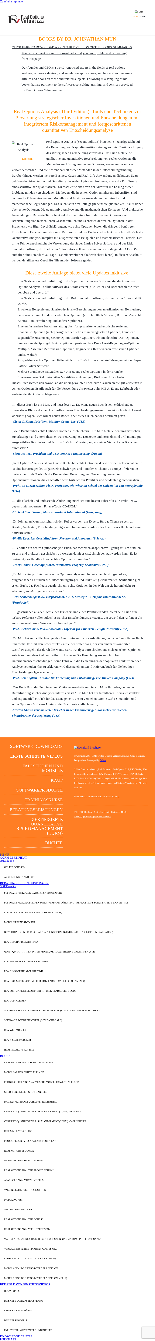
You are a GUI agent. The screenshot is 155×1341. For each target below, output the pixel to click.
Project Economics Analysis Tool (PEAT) (30, 1140)
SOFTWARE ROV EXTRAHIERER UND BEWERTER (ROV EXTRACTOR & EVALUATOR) (51, 1010)
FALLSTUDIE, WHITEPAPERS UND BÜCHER (28, 1330)
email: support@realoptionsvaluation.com (92, 816)
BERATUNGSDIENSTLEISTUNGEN (24, 883)
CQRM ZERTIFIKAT (13, 857)
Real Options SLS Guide (19, 1150)
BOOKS (5, 1055)
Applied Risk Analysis (18, 1209)
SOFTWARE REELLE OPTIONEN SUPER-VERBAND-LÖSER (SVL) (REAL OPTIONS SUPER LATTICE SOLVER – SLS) (66, 902)
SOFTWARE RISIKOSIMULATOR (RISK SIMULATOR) (33, 892)
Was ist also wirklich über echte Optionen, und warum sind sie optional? (52, 1239)
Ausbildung (7, 860)
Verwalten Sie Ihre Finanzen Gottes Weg (30, 1248)
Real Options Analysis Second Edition (28, 1170)
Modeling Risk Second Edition (23, 1160)
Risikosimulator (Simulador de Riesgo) (30, 1258)
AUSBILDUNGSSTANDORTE (19, 877)
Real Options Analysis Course (23, 1219)
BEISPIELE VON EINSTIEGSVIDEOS (25, 1284)
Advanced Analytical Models (23, 1180)
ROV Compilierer (15, 1000)
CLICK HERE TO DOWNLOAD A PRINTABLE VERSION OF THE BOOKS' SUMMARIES (72, 47)
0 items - (138, 16)
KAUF (57, 780)
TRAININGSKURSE (44, 800)
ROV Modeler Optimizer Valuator (26, 961)
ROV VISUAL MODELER (17, 1039)
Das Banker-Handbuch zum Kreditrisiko (30, 1101)
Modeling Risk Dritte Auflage (24, 1072)
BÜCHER (54, 843)
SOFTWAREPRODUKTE (39, 790)
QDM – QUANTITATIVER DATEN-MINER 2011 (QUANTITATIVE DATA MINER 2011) (49, 951)
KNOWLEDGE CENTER (16, 1336)
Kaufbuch (27, 158)
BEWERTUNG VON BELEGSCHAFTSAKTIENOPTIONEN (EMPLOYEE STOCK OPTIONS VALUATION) (58, 932)
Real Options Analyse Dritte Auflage (28, 1062)
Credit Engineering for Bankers (25, 1091)
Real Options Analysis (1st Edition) (27, 1229)
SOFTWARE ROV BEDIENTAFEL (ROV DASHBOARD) (33, 1020)
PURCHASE (8, 1339)
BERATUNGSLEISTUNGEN (36, 809)
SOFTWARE (8, 886)
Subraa (103, 760)
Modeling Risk (13, 1199)
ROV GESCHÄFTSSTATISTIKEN (21, 941)
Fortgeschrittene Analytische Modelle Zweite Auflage (41, 1082)
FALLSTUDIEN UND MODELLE (42, 768)
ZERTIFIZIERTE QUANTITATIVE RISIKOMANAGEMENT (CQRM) (39, 826)
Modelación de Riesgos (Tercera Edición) (31, 1268)
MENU (4, 854)
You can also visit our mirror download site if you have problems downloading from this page (74, 56)
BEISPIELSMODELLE (16, 1320)
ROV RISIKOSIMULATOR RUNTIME (23, 971)
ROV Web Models (15, 1030)
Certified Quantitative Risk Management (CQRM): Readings (42, 1111)
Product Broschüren (18, 1310)
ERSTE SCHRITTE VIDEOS (36, 756)
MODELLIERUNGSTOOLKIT (19, 922)
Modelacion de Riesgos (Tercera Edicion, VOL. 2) (35, 1278)
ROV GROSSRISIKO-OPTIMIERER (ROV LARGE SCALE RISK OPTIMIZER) (44, 981)
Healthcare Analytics (19, 1049)
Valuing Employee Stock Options (25, 1190)
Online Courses (14, 867)
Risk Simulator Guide (18, 1131)
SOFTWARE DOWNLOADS (36, 746)
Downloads (11, 1291)
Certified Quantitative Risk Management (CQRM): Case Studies (45, 1121)
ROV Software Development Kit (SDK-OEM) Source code (40, 990)
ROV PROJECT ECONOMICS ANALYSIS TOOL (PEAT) (33, 912)
